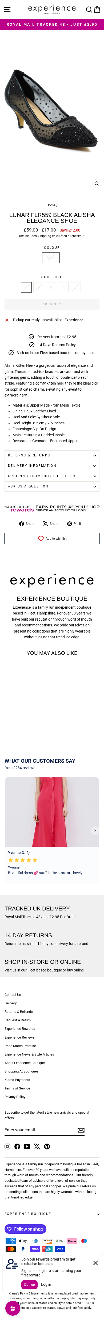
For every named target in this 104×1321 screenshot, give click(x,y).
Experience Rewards (20, 1029)
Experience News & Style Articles (29, 1054)
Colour (52, 248)
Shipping (44, 236)
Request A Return (18, 1020)
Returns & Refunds (29, 455)
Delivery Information (32, 466)
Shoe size (52, 277)
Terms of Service (17, 1088)
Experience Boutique (28, 1214)
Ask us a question (28, 486)
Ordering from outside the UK (42, 476)
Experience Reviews (20, 1037)
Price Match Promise (20, 1046)
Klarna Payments (17, 1080)
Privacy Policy (15, 1097)
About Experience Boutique (25, 1063)
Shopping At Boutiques (22, 1071)
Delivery (11, 1003)
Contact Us (13, 995)
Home (50, 205)
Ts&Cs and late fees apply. (74, 1308)
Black (50, 258)
